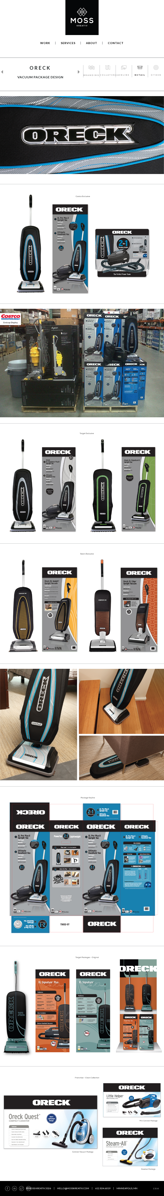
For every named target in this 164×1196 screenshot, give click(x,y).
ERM (156, 1188)
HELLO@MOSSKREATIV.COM (73, 1188)
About (91, 43)
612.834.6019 (102, 1188)
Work (45, 43)
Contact (116, 43)
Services (68, 43)
